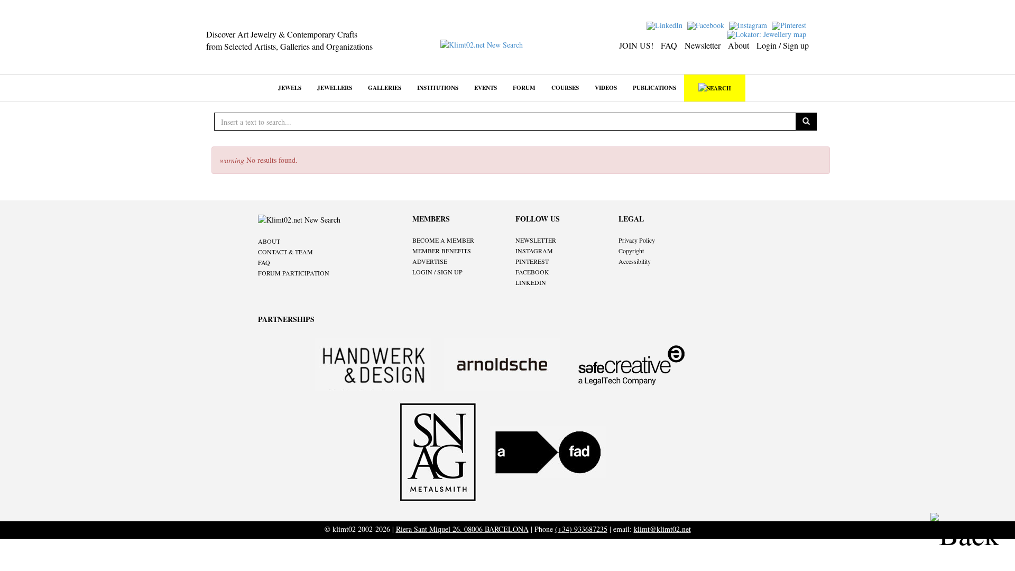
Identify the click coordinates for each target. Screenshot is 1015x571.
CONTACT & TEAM (285, 251)
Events (485, 87)
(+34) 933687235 (581, 529)
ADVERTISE (429, 261)
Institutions (437, 87)
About (738, 45)
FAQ (669, 45)
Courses (565, 87)
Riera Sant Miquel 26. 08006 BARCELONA (462, 529)
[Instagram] (749, 25)
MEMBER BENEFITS (441, 250)
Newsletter (703, 45)
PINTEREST (532, 261)
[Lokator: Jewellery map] (768, 34)
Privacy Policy (637, 240)
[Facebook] (707, 25)
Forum (524, 87)
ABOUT (269, 241)
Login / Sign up (782, 45)
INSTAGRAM (534, 250)
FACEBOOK (532, 272)
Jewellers (334, 87)
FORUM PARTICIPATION (293, 273)
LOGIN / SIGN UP (437, 272)
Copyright (631, 250)
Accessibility (635, 261)
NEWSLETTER (535, 240)
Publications (654, 87)
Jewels (289, 87)
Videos (606, 87)
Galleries (384, 87)
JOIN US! (636, 45)
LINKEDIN (530, 282)
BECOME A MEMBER (443, 240)
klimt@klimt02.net (662, 529)
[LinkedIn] (666, 25)
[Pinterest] (790, 25)
